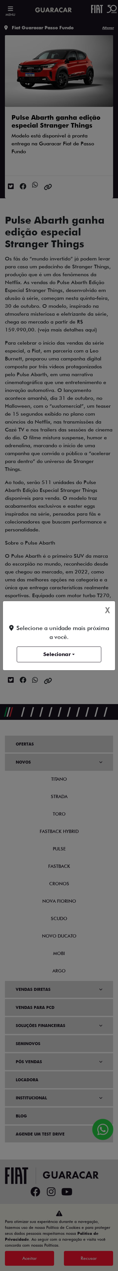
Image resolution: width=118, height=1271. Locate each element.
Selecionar (57, 654)
